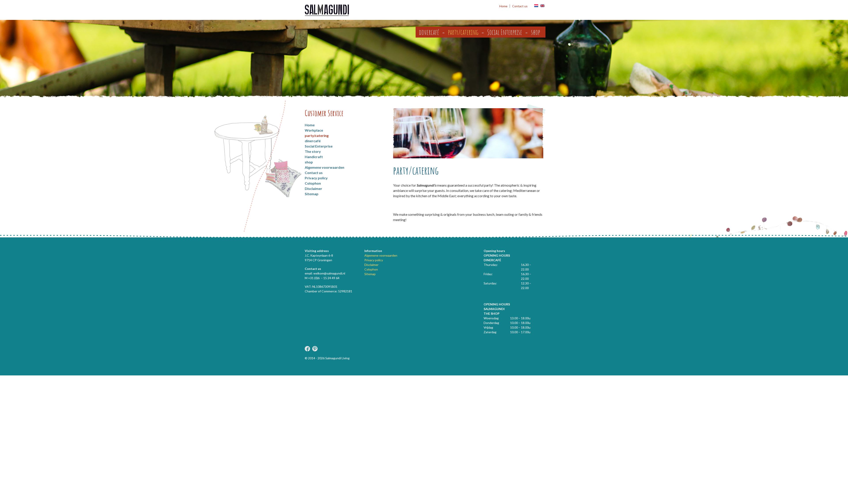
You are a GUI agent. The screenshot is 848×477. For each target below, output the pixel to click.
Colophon (313, 183)
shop (535, 32)
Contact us (520, 6)
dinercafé (429, 32)
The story (313, 151)
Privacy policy (316, 178)
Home (503, 6)
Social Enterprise (504, 32)
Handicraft (314, 157)
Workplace (314, 130)
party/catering (463, 32)
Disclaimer (313, 188)
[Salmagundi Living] (327, 10)
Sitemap (311, 194)
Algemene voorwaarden (324, 167)
